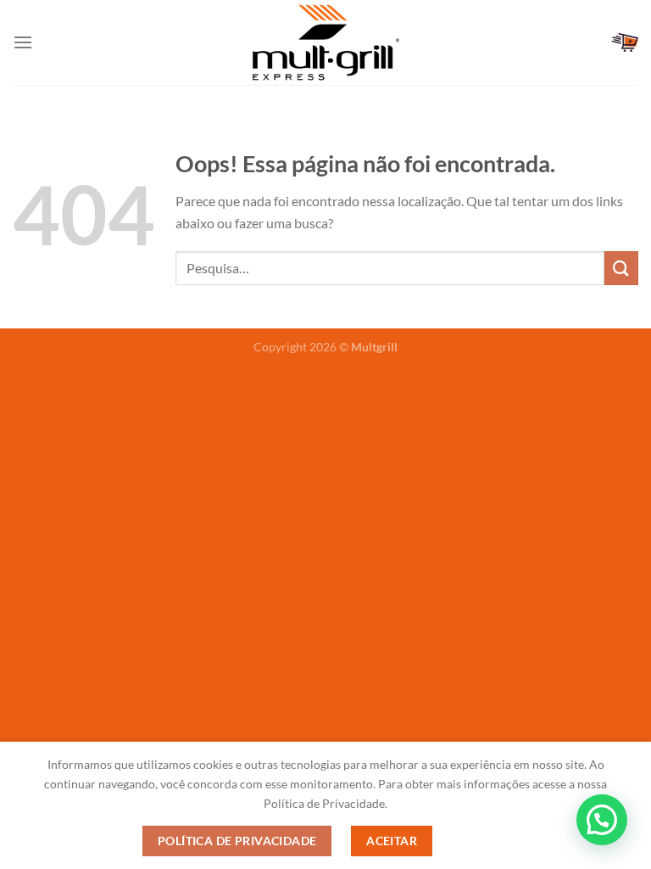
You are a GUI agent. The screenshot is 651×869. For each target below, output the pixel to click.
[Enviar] (621, 267)
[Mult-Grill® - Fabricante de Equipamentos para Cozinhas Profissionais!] (325, 42)
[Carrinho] (624, 42)
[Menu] (23, 42)
